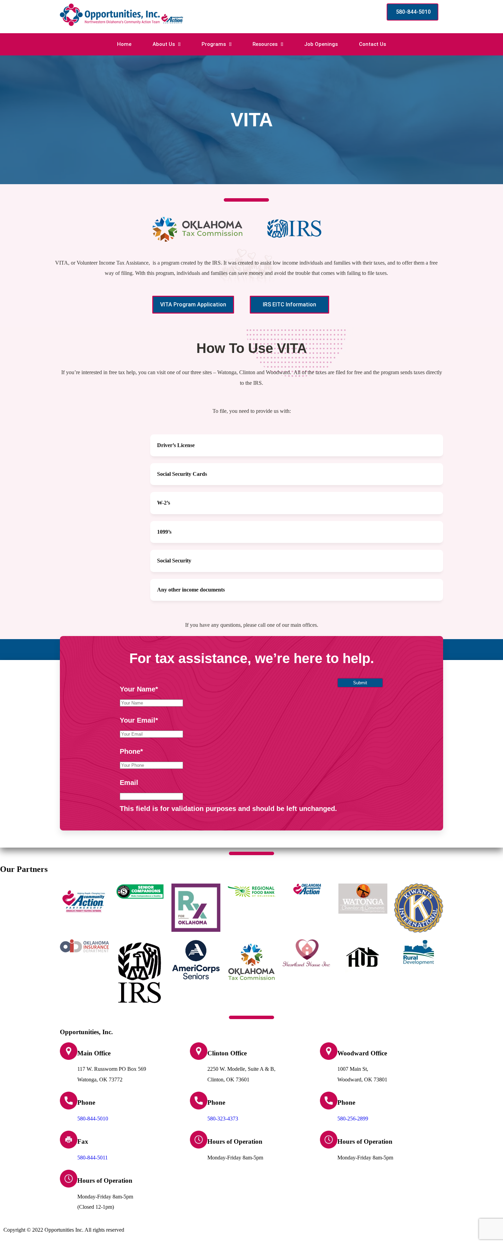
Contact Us (372, 44)
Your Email (139, 720)
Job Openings (321, 44)
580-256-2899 (352, 1118)
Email (129, 782)
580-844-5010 (92, 1118)
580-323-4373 (222, 1118)
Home (124, 44)
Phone (131, 751)
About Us (164, 44)
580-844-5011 (92, 1157)
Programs (214, 44)
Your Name (139, 689)
